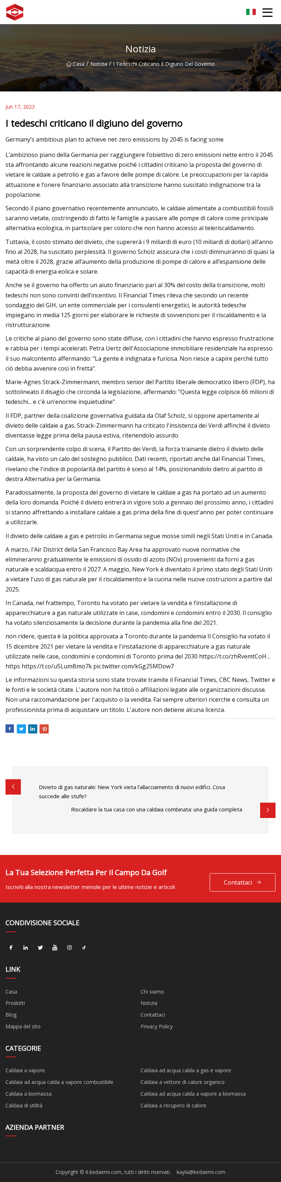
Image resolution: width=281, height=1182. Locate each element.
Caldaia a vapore (25, 1070)
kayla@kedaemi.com (201, 1171)
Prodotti (15, 1002)
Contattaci (238, 882)
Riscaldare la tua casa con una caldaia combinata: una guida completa (156, 809)
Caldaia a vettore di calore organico (182, 1081)
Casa (79, 63)
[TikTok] (84, 947)
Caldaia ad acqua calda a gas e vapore (185, 1070)
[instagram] (69, 947)
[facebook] (10, 947)
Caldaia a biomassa (28, 1093)
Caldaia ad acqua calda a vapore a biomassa (193, 1093)
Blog (10, 1014)
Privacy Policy (156, 1026)
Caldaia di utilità (23, 1105)
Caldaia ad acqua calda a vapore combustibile (59, 1081)
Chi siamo (152, 991)
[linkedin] (25, 947)
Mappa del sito (23, 1026)
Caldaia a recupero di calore (173, 1105)
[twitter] (40, 947)
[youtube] (54, 947)
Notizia (98, 63)
